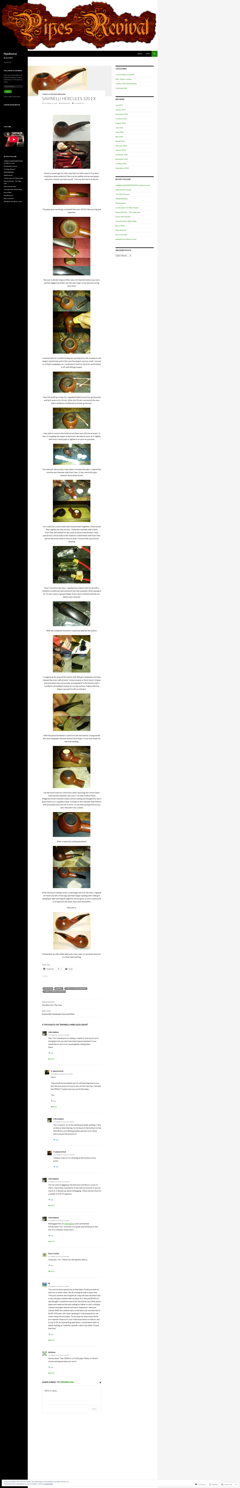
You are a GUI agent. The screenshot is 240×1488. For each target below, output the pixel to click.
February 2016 (121, 146)
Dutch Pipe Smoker (123, 217)
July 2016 (119, 128)
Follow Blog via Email (13, 70)
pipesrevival (65, 103)
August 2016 (121, 123)
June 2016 (120, 132)
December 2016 (122, 114)
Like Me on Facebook (12, 105)
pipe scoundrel (121, 235)
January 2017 (121, 110)
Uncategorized (121, 88)
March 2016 (120, 141)
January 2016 (121, 150)
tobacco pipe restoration (54, 991)
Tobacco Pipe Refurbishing (54, 94)
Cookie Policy (48, 1484)
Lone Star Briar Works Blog (126, 221)
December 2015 (122, 155)
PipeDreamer (121, 203)
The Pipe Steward (123, 194)
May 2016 (119, 137)
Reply (52, 1059)
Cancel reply (99, 1382)
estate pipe (48, 988)
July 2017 (119, 105)
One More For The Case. (52, 1003)
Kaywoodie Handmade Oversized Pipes (58, 1012)
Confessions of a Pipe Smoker (127, 208)
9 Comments (79, 103)
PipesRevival (10, 53)
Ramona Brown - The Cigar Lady (128, 212)
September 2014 (122, 168)
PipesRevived (121, 230)
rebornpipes (53, 1032)
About (140, 54)
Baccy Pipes (120, 226)
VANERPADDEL (122, 199)
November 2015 (122, 159)
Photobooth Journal (123, 190)
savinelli (59, 988)
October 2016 (121, 119)
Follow (8, 91)
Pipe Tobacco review (124, 79)
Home (148, 54)
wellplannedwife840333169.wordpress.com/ (133, 185)
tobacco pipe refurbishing (76, 988)
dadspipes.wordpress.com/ (126, 239)
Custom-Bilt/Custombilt (125, 75)
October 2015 (121, 164)
